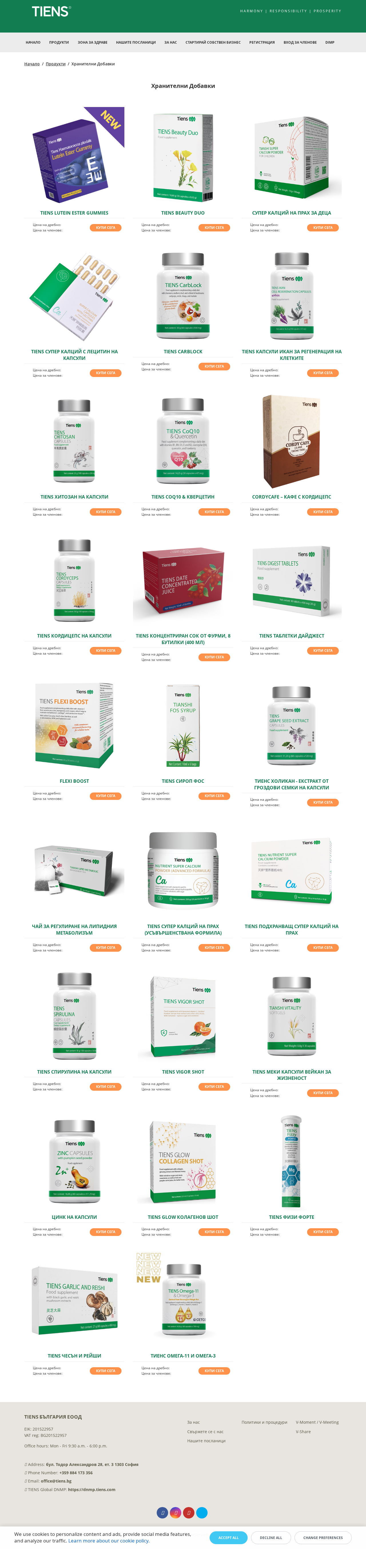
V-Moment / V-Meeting (317, 1422)
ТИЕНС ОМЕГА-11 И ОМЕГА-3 (183, 1356)
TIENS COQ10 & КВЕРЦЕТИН (183, 497)
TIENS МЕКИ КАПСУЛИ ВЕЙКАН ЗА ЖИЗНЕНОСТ (291, 1075)
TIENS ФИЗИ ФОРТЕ (291, 1217)
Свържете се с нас (205, 1431)
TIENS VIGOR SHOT (183, 1072)
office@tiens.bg (56, 1481)
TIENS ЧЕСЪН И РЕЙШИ (74, 1356)
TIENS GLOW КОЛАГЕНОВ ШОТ (183, 1217)
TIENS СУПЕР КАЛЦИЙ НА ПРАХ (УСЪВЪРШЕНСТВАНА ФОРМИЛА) (183, 929)
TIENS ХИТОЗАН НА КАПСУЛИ (74, 497)
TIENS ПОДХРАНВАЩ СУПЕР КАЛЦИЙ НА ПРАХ (292, 929)
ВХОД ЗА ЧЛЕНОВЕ (300, 42)
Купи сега (105, 227)
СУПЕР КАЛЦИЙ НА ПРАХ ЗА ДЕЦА (291, 213)
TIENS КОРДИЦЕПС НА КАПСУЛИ (74, 636)
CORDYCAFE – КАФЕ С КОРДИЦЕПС (291, 497)
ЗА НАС (170, 42)
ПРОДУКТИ (59, 42)
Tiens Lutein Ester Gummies (74, 213)
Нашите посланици (206, 1440)
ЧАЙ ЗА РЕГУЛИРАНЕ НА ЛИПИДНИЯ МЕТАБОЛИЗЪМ (74, 929)
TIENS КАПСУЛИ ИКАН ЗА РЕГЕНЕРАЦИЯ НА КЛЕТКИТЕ (292, 354)
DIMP (330, 42)
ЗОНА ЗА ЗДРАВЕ (93, 42)
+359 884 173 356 (76, 1472)
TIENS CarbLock (183, 351)
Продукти (55, 63)
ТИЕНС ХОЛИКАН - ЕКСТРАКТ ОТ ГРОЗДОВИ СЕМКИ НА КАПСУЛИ (291, 784)
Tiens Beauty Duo (183, 213)
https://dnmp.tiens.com (92, 1489)
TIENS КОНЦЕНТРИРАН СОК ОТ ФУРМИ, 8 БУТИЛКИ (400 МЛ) (183, 639)
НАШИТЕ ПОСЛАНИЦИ (136, 42)
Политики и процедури (264, 1422)
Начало (33, 42)
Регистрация (262, 42)
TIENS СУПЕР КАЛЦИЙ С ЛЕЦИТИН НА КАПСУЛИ (74, 354)
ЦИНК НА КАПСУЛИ (74, 1217)
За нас (193, 1422)
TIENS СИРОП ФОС (183, 781)
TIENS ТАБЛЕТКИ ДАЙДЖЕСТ (291, 636)
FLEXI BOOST (74, 781)
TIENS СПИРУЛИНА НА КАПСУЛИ (74, 1072)
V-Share (303, 1431)
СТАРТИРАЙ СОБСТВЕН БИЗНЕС (213, 42)
